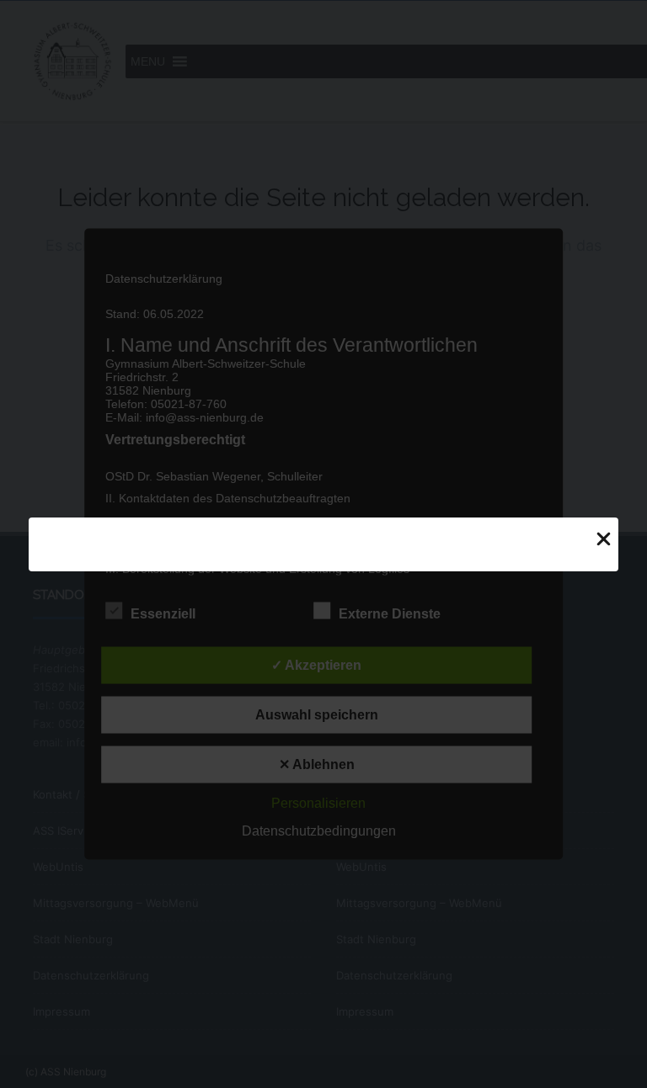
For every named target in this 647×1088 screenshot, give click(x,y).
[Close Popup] (603, 538)
